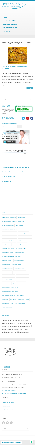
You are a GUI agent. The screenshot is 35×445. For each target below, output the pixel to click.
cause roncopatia (19, 225)
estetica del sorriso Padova (18, 244)
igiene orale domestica (7, 260)
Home (5, 17)
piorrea (14, 283)
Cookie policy (12, 393)
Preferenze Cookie (21, 393)
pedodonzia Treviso (6, 283)
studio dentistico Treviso (7, 303)
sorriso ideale (5, 299)
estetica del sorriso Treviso (8, 248)
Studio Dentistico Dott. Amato (9, 390)
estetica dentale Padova (21, 248)
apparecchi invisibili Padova (18, 221)
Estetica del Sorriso (9, 20)
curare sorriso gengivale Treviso (25, 236)
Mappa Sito (6, 31)
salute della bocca (21, 295)
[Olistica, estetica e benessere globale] (17, 55)
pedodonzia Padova (20, 279)
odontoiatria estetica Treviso (8, 275)
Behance (3, 422)
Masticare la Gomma (6, 272)
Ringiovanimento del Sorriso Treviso (10, 291)
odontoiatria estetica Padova (19, 272)
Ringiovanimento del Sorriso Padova (10, 287)
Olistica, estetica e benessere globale (14, 67)
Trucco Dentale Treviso (7, 307)
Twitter (7, 422)
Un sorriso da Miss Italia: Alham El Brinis (15, 167)
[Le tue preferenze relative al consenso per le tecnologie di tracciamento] (32, 442)
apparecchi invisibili (6, 221)
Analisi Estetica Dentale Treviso (9, 217)
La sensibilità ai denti (9, 176)
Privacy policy (5, 393)
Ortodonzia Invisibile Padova (22, 275)
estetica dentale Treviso (7, 252)
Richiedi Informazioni (10, 28)
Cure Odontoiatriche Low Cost (8, 240)
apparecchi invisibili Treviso (8, 225)
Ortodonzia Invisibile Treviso (8, 279)
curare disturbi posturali (23, 233)
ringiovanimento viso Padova (8, 295)
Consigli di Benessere (10, 24)
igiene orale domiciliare (19, 260)
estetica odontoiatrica (19, 252)
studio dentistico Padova (23, 299)
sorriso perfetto (13, 299)
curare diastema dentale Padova (9, 229)
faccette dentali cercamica (8, 256)
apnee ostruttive (21, 217)
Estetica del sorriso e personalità (12, 172)
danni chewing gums (21, 240)
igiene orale (18, 256)
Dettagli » (29, 88)
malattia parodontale (19, 268)
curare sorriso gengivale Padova (9, 236)
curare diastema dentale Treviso (9, 233)
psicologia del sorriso (8, 410)
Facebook (11, 422)
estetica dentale (7, 406)
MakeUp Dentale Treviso (7, 268)
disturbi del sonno (6, 244)
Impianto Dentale (6, 264)
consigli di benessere (8, 402)
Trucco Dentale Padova (20, 303)
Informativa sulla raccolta (11, 443)
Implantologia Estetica (16, 264)
